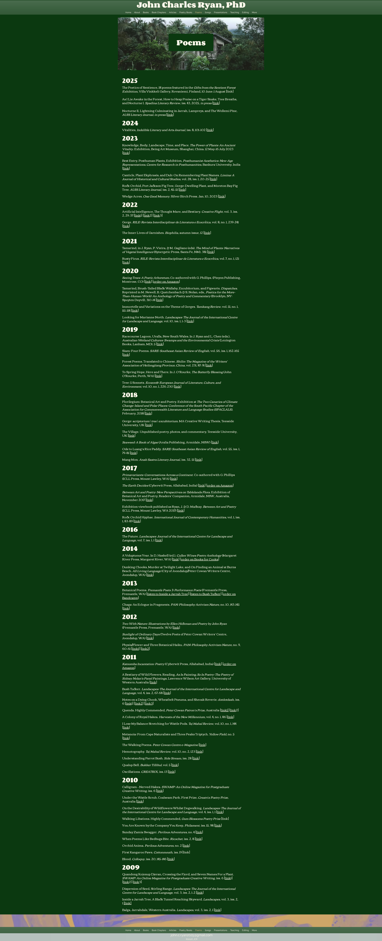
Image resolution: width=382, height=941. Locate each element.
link (216, 103)
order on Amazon (166, 281)
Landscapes (211, 899)
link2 (145, 648)
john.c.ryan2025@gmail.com (191, 935)
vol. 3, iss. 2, (203, 909)
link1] (225, 710)
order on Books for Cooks (199, 559)
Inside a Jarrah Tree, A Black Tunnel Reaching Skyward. (162, 899)
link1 (135, 648)
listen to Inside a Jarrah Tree (167, 593)
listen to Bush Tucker (205, 593)
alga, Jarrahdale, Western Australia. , (159, 909)
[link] (127, 903)
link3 (149, 703)
